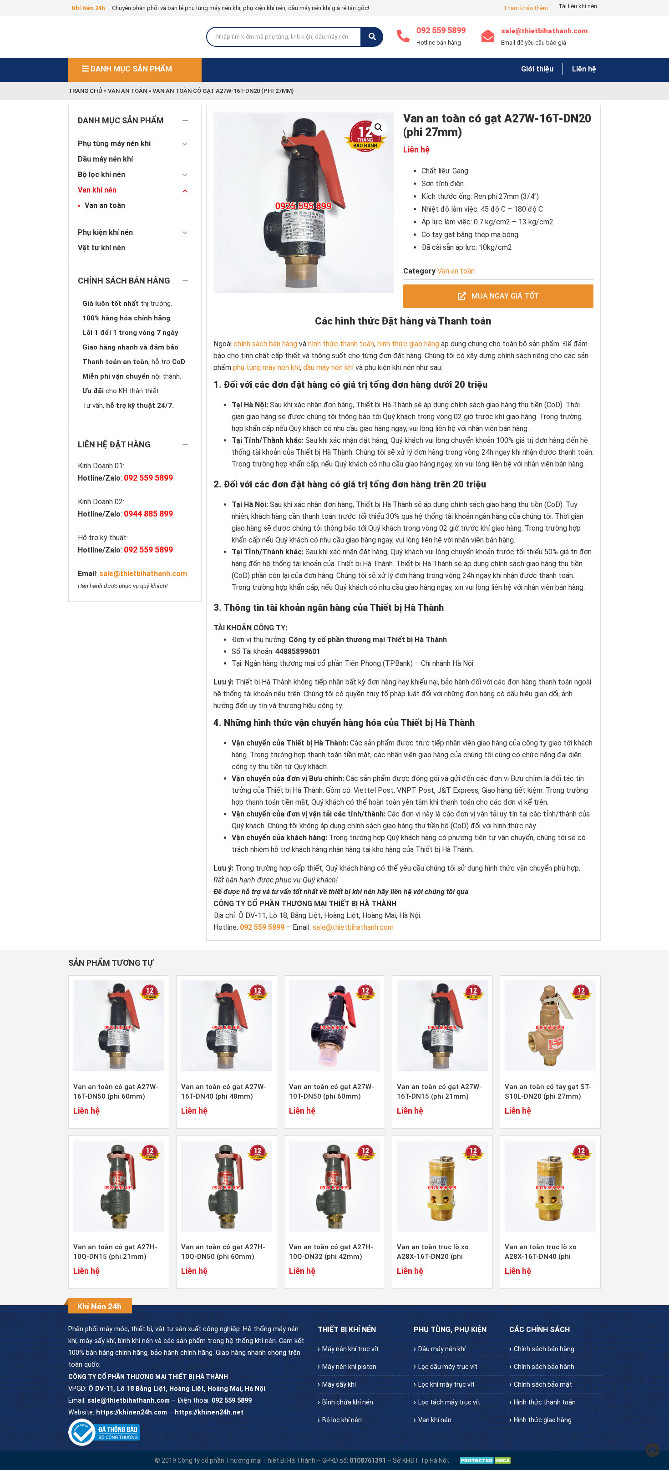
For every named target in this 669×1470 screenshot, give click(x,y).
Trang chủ (85, 90)
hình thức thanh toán (341, 344)
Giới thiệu (537, 69)
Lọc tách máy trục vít (449, 1402)
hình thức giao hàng (408, 344)
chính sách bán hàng (265, 344)
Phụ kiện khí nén (105, 232)
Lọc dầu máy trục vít (447, 1366)
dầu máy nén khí (328, 367)
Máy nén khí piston (349, 1366)
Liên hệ (584, 69)
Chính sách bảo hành (544, 1366)
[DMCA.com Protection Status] (486, 1460)
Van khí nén (97, 190)
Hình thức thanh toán (545, 1402)
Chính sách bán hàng (544, 1349)
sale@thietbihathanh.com (544, 31)
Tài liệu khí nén (577, 6)
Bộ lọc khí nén (101, 174)
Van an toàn (127, 90)
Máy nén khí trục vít (350, 1349)
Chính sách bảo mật (543, 1384)
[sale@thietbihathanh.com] (487, 37)
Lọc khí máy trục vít (446, 1384)
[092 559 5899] (403, 37)
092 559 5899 (441, 30)
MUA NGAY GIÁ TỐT (504, 296)
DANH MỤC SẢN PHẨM (130, 68)
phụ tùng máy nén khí (266, 367)
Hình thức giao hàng (543, 1420)
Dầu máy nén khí (105, 159)
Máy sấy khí (339, 1384)
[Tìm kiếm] (372, 37)
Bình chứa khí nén (347, 1402)
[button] (378, 127)
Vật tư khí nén (101, 247)
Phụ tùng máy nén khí (114, 143)
